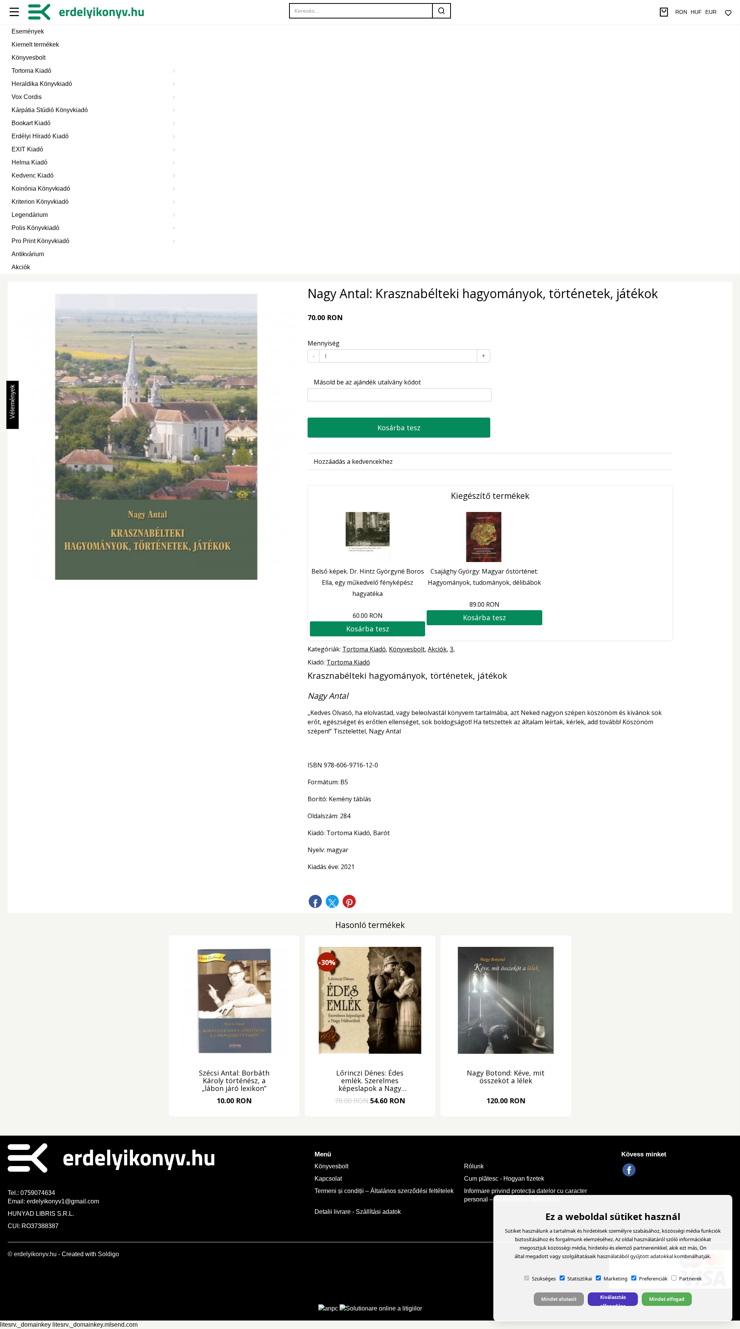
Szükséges (544, 1278)
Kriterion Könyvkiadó (40, 201)
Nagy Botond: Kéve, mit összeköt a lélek (506, 1077)
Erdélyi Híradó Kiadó (40, 136)
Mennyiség (324, 343)
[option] (156, 436)
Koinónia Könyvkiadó (41, 188)
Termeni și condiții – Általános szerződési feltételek (384, 1191)
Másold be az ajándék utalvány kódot (366, 382)
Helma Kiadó (29, 162)
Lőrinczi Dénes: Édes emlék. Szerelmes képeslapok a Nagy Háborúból (370, 1080)
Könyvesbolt (28, 57)
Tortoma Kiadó (31, 70)
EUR (710, 12)
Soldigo (108, 1254)
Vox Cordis (27, 97)
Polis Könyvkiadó (35, 228)
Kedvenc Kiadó (33, 175)
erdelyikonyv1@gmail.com (63, 1201)
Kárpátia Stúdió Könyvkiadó (50, 110)
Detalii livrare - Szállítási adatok (357, 1211)
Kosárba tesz (398, 427)
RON (681, 12)
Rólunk (474, 1166)
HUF (696, 12)
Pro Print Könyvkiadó (40, 241)
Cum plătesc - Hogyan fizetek (504, 1178)
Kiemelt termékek (35, 44)
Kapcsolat (328, 1178)
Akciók (21, 267)
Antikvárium (28, 254)
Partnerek (690, 1278)
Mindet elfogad (666, 1299)
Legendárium (30, 214)
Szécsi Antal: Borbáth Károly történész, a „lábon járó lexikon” (234, 1080)
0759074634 (38, 1193)
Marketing (615, 1278)
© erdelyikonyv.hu (32, 1254)
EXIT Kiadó (27, 149)
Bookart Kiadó (31, 123)
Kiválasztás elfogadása (613, 1300)
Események (28, 31)
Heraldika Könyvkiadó (42, 84)
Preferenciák (653, 1278)
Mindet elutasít (559, 1299)
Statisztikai (579, 1278)
